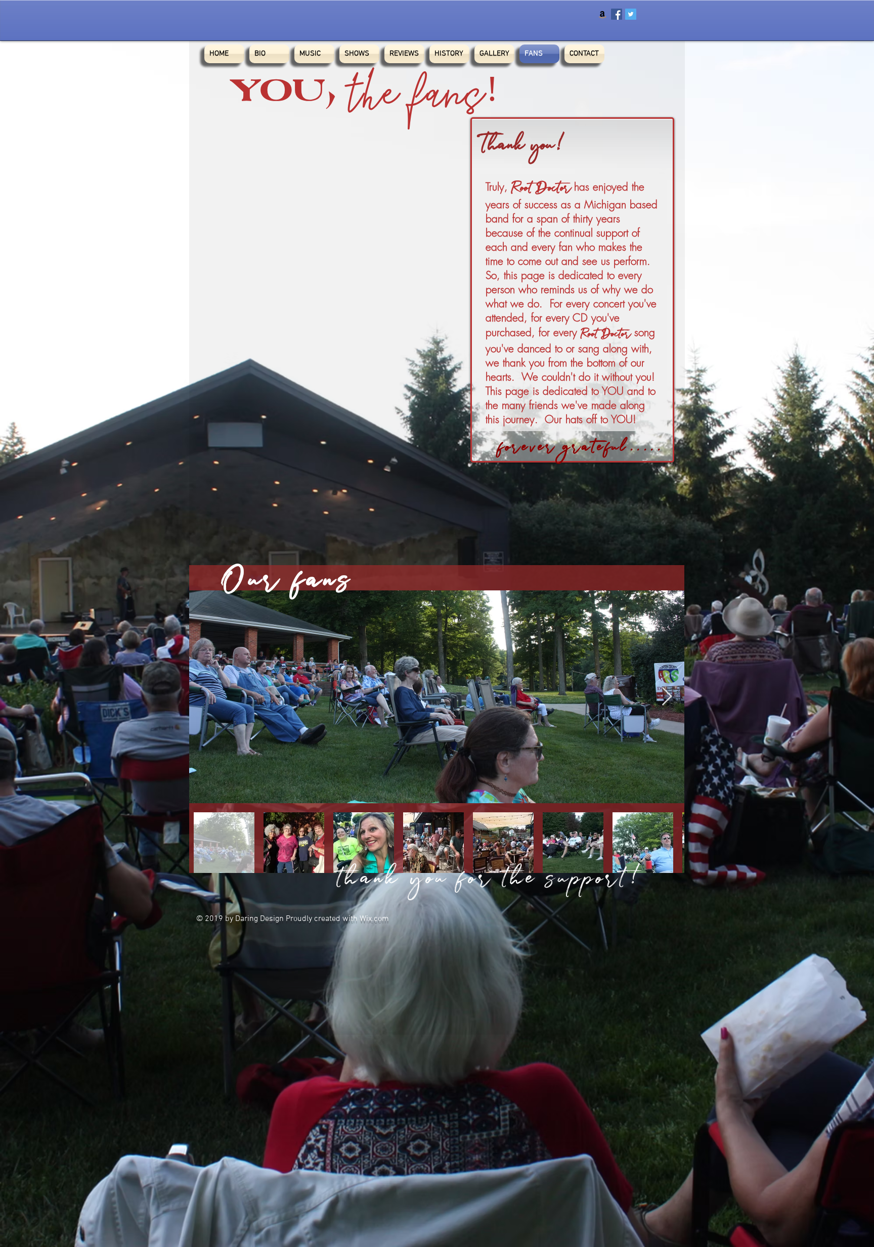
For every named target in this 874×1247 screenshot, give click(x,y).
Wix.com (374, 919)
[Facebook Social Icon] (616, 14)
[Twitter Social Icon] (630, 14)
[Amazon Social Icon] (602, 14)
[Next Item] (667, 697)
